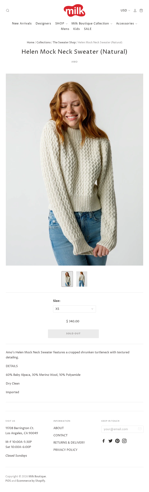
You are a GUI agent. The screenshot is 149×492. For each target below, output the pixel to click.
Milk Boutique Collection (90, 24)
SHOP (60, 24)
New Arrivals (22, 24)
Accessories (125, 24)
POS (8, 481)
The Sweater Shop (64, 42)
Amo (74, 61)
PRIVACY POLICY (65, 450)
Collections (44, 42)
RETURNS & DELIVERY (69, 443)
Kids (76, 29)
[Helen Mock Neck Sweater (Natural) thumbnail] (67, 279)
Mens (65, 29)
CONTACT (60, 435)
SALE (88, 29)
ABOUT (58, 428)
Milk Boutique (37, 476)
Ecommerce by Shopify (31, 481)
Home (30, 42)
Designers (43, 24)
